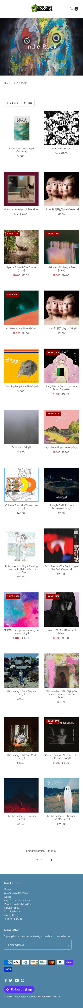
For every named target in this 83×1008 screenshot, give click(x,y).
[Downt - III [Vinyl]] (21, 427)
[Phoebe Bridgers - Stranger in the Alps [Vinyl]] (61, 795)
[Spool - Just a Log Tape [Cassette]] (21, 128)
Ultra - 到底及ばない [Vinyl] (62, 328)
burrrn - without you (61, 148)
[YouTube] (17, 981)
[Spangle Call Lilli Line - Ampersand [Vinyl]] (61, 485)
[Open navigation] (6, 9)
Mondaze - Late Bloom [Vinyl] (21, 328)
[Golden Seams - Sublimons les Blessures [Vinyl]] (61, 734)
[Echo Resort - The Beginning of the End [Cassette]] (61, 545)
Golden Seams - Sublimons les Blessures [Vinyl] (61, 756)
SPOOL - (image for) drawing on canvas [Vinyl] (21, 631)
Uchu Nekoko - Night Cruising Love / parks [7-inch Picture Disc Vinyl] (21, 569)
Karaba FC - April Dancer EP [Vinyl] (61, 631)
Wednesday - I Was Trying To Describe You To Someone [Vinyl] (62, 694)
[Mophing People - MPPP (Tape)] (21, 366)
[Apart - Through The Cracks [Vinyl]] (21, 247)
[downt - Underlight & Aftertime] (21, 189)
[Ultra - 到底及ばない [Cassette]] (61, 189)
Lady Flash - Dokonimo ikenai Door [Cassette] (61, 388)
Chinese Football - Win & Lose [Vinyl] (21, 507)
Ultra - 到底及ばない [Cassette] (61, 209)
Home (7, 83)
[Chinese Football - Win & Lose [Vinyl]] (21, 485)
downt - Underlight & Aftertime (21, 209)
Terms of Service (13, 918)
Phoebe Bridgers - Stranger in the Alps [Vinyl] (61, 817)
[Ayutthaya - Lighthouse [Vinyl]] (61, 427)
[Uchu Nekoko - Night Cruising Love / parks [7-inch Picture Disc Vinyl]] (21, 545)
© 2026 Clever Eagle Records (20, 996)
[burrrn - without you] (61, 128)
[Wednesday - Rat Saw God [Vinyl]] (21, 734)
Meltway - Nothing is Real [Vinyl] (61, 269)
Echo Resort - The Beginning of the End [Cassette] (62, 568)
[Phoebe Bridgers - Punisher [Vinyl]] (21, 795)
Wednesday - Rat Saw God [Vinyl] (21, 756)
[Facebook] (6, 981)
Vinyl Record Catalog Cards (18, 904)
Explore (13, 102)
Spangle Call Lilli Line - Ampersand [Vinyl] (61, 507)
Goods (7, 896)
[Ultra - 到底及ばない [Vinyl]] (61, 308)
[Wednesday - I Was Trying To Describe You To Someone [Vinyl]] (61, 670)
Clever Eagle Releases (16, 892)
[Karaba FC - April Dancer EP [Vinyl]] (61, 609)
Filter (29, 102)
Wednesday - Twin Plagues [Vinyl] (21, 693)
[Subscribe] (67, 945)
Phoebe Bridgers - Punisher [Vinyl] (21, 817)
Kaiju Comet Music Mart (17, 900)
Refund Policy (11, 907)
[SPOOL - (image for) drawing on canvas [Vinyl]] (21, 609)
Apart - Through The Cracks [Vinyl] (21, 269)
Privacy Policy (11, 915)
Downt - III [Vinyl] (21, 447)
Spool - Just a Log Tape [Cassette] (21, 150)
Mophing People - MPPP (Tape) (21, 386)
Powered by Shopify (49, 996)
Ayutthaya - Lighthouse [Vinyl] (61, 447)
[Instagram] (22, 981)
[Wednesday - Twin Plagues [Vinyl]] (21, 670)
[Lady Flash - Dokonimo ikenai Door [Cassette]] (61, 366)
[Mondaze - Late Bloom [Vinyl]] (21, 308)
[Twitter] (10, 981)
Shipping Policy (12, 911)
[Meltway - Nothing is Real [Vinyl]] (61, 247)
